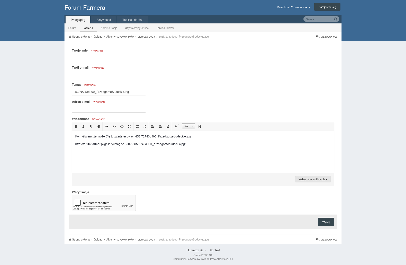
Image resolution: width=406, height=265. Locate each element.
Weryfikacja (80, 192)
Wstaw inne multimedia (312, 179)
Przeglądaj (78, 20)
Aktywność (104, 20)
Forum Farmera (84, 7)
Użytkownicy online (137, 28)
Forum (72, 28)
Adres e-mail (89, 101)
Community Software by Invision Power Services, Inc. (203, 259)
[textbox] (203, 152)
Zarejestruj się (327, 7)
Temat (84, 84)
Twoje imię (87, 50)
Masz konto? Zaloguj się (293, 7)
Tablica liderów (165, 28)
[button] (76, 126)
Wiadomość (88, 118)
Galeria (88, 28)
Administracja (109, 28)
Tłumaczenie (195, 250)
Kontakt (215, 250)
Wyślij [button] (326, 222)
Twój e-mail (88, 67)
